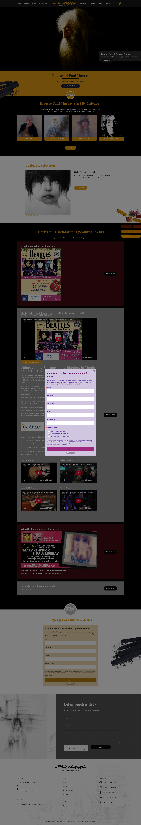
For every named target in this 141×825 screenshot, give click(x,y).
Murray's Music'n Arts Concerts (59, 434)
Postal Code (51, 419)
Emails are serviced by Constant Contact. (60, 444)
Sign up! (70, 449)
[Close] (94, 371)
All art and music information (58, 431)
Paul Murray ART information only (60, 436)
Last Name (50, 403)
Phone (49, 411)
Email (49, 387)
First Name (50, 395)
